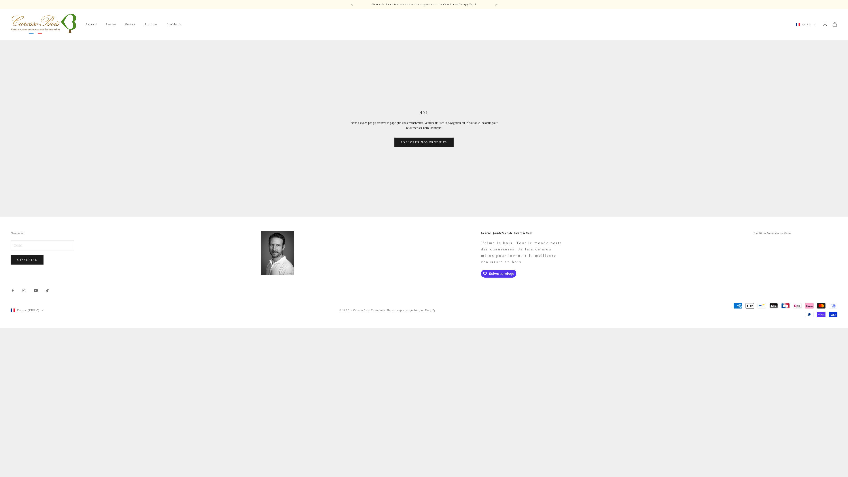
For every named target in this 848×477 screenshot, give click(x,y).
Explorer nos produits (424, 142)
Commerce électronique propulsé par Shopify (403, 310)
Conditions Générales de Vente (772, 233)
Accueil (91, 24)
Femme (111, 24)
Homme (130, 24)
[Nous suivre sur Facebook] (13, 290)
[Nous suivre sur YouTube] (36, 290)
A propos (151, 24)
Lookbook (174, 24)
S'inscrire (27, 259)
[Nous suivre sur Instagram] (24, 290)
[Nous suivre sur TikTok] (47, 290)
